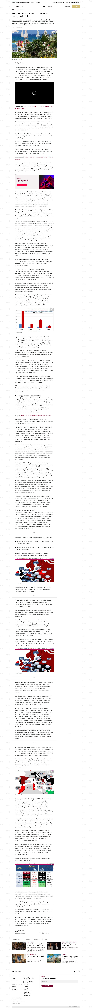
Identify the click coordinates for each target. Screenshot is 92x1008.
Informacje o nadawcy (28, 981)
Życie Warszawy (27, 995)
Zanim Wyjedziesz (30, 942)
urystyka (49, 6)
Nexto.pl (25, 989)
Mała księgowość (27, 991)
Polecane (27, 939)
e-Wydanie (67, 6)
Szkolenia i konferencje (17, 999)
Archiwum (14, 991)
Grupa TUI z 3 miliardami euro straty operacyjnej (36, 416)
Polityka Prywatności (28, 977)
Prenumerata (15, 989)
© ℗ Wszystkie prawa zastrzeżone (23, 931)
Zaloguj (76, 6)
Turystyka (17, 9)
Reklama (14, 986)
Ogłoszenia (14, 988)
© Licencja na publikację (21, 930)
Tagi (46, 939)
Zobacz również (16, 939)
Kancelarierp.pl (27, 992)
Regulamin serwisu (27, 980)
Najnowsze (37, 939)
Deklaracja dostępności (28, 982)
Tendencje (21, 9)
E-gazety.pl (26, 988)
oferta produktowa (16, 1003)
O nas (13, 977)
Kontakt (13, 978)
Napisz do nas (15, 980)
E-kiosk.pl (26, 986)
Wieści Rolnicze (27, 993)
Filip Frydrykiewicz (19, 63)
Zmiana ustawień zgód (28, 978)
